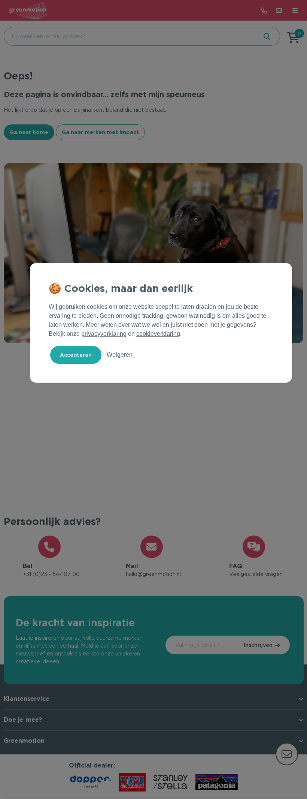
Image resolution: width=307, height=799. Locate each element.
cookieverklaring (158, 334)
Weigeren (120, 355)
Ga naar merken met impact (100, 132)
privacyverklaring (104, 334)
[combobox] (130, 36)
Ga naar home (29, 132)
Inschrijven (258, 645)
